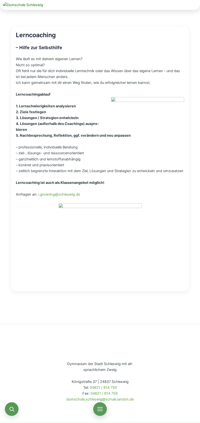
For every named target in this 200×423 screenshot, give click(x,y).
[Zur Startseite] (100, 5)
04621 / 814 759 (104, 393)
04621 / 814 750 (103, 387)
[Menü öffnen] (100, 409)
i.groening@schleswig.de (59, 194)
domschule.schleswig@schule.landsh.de (100, 399)
